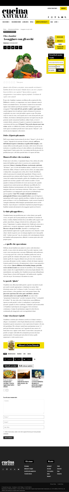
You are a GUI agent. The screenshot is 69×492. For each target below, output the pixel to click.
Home (4, 29)
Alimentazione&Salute (41, 22)
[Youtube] (62, 17)
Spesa (31, 22)
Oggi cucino (6, 22)
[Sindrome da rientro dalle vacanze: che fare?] (24, 374)
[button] (65, 17)
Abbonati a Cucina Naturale (28, 345)
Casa (51, 22)
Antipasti (49, 466)
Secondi (49, 468)
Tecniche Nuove (28, 474)
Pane (58, 471)
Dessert (49, 476)
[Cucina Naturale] (15, 18)
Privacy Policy (53, 484)
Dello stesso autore (25, 366)
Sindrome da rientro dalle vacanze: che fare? (23, 383)
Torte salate (50, 471)
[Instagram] (51, 17)
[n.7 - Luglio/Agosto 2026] (11, 345)
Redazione (6, 43)
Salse (48, 474)
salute (29, 354)
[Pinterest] (55, 17)
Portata (58, 66)
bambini (19, 354)
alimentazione (11, 354)
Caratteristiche (52, 66)
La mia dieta (25, 22)
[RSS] (58, 17)
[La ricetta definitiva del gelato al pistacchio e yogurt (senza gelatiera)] (38, 374)
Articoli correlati (10, 366)
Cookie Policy (60, 484)
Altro (55, 22)
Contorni (59, 468)
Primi (58, 466)
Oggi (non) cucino (16, 22)
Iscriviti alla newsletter (30, 471)
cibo (24, 354)
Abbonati (63, 8)
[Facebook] (48, 17)
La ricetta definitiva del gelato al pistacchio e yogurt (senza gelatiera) (37, 384)
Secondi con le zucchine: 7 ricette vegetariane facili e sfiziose (8, 384)
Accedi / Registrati (52, 8)
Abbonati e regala (28, 468)
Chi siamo (26, 466)
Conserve (59, 474)
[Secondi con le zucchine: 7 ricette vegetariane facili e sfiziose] (9, 374)
